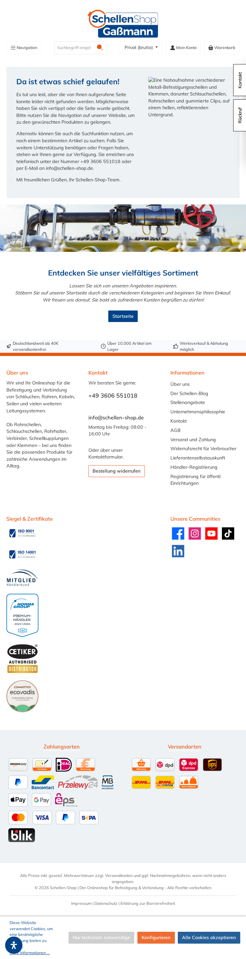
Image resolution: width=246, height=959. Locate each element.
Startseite (123, 316)
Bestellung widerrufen (117, 471)
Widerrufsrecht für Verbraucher (203, 448)
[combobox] (73, 47)
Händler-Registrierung (193, 467)
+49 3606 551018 (112, 395)
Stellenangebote (187, 402)
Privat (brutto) (139, 47)
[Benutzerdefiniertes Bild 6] (22, 696)
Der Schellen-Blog (189, 393)
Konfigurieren (156, 937)
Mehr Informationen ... (30, 952)
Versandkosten (119, 875)
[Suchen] (100, 47)
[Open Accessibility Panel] (14, 945)
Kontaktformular (105, 457)
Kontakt (178, 421)
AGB (175, 430)
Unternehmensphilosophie (197, 412)
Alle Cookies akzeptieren (209, 937)
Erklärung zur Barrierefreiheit (147, 903)
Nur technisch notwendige (101, 937)
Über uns (180, 384)
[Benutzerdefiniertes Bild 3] (22, 578)
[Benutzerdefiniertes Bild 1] (22, 533)
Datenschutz (106, 903)
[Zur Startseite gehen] (123, 24)
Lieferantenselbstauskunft (197, 458)
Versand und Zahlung (193, 439)
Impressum (81, 903)
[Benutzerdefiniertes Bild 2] (22, 554)
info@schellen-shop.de (116, 417)
